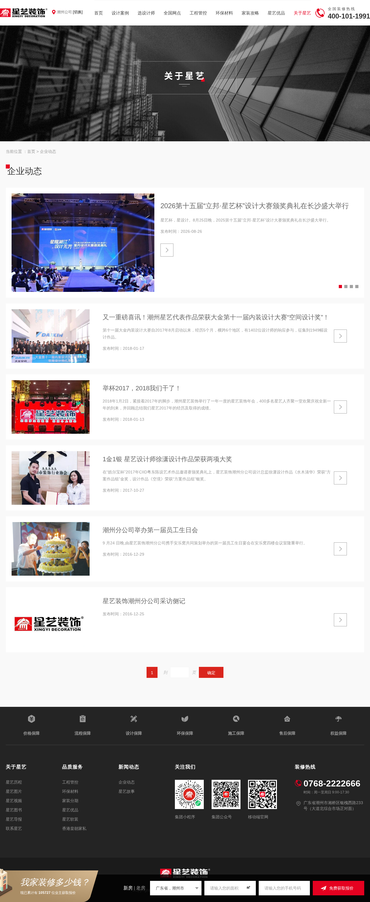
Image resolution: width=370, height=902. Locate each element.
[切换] (78, 12)
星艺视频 (14, 800)
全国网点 (172, 12)
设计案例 (120, 12)
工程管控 (198, 12)
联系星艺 (14, 828)
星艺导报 (14, 819)
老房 (140, 887)
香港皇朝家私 (74, 828)
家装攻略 (250, 12)
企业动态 (48, 151)
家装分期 (70, 800)
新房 (128, 887)
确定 (211, 672)
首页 (98, 12)
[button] (340, 286)
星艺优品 (276, 12)
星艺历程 (14, 782)
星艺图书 (14, 810)
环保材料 (224, 12)
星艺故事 (127, 791)
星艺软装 (70, 819)
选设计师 (146, 12)
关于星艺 (302, 12)
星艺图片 (14, 791)
